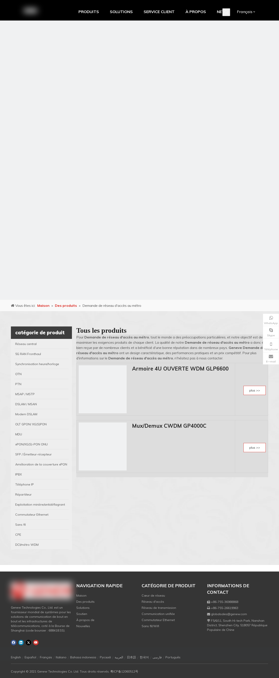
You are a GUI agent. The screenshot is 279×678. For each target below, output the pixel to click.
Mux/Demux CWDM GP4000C (169, 426)
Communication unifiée (158, 614)
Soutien (81, 614)
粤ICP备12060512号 (124, 671)
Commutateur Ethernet (158, 620)
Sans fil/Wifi (150, 626)
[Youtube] (36, 642)
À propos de (85, 620)
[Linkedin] (21, 642)
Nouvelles (83, 626)
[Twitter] (28, 642)
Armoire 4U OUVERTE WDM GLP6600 (180, 368)
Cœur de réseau (153, 595)
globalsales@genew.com (229, 614)
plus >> (254, 390)
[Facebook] (13, 642)
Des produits (85, 602)
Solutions (83, 608)
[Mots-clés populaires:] (226, 12)
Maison (81, 595)
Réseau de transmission (159, 608)
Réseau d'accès (153, 602)
